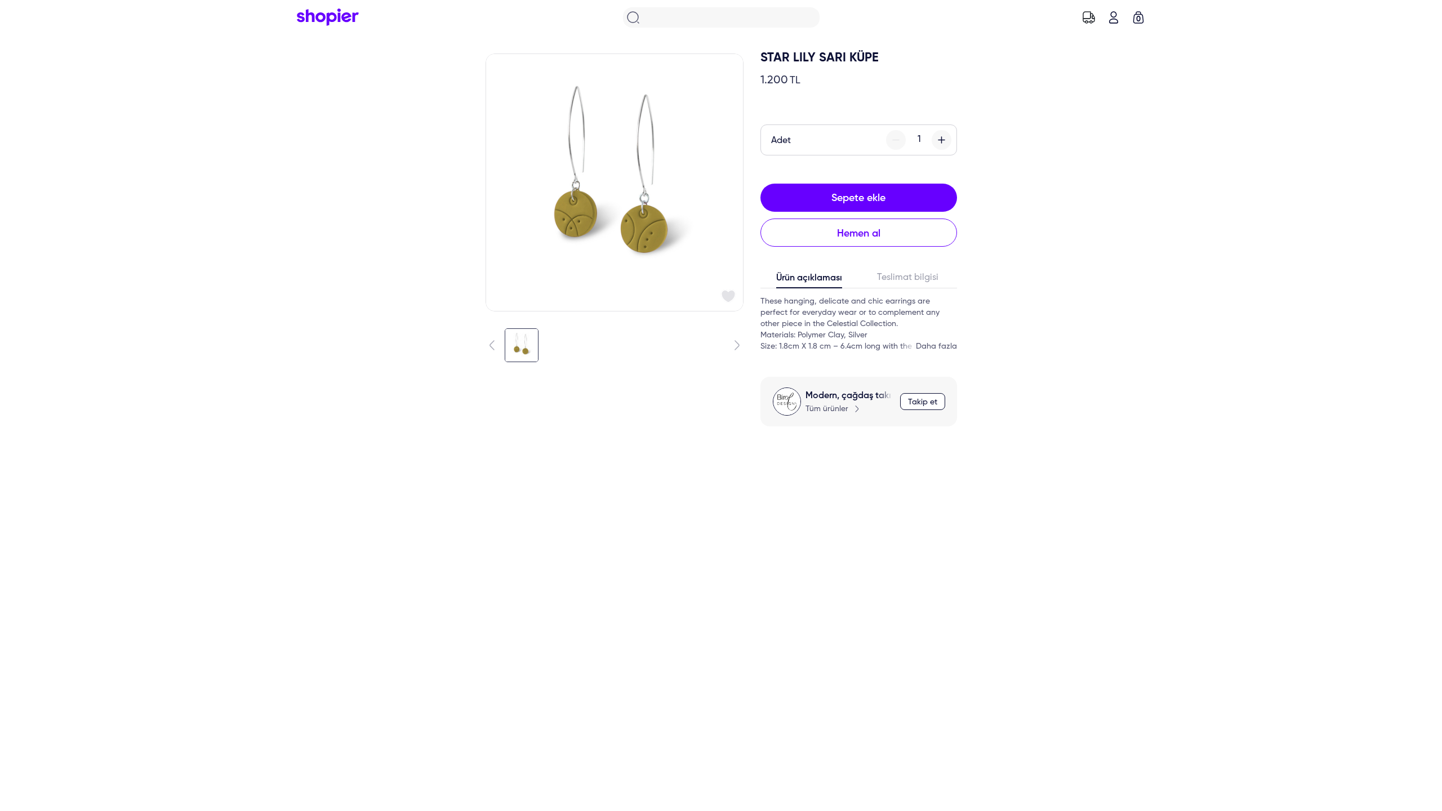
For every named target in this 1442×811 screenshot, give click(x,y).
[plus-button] (941, 140)
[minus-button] (896, 140)
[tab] (809, 280)
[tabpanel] (858, 324)
